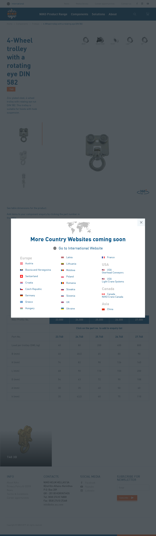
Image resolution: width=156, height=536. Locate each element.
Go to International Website (81, 248)
